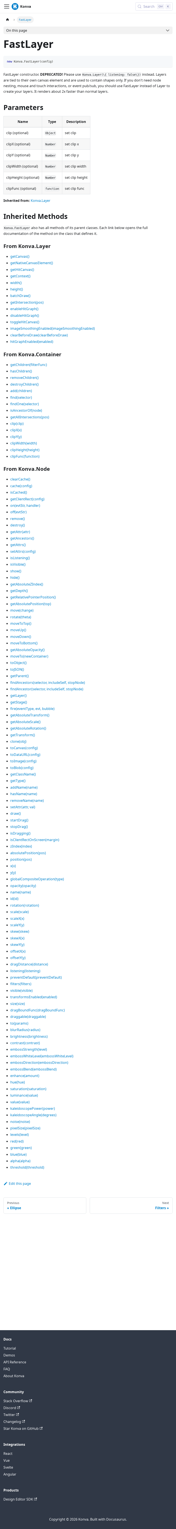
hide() (15, 577)
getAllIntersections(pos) (29, 417)
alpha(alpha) (20, 1161)
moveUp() (18, 630)
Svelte (8, 1467)
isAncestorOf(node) (26, 410)
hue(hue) (17, 1082)
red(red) (17, 1141)
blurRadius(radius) (25, 1029)
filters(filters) (20, 983)
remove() (17, 518)
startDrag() (19, 820)
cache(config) (21, 486)
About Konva (13, 1376)
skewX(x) (17, 938)
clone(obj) (18, 741)
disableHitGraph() (24, 315)
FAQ (6, 1369)
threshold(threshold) (27, 1167)
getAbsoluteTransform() (29, 715)
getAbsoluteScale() (25, 721)
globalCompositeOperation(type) (37, 879)
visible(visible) (21, 990)
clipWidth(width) (23, 443)
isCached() (18, 492)
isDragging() (20, 833)
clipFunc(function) (24, 456)
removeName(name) (27, 800)
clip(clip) (17, 423)
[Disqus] (88, 1268)
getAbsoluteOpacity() (27, 649)
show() (15, 571)
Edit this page (20, 1183)
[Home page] (7, 19)
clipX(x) (16, 430)
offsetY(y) (18, 957)
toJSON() (17, 669)
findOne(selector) (24, 404)
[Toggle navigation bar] (6, 6)
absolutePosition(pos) (28, 853)
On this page (16, 30)
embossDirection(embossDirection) (39, 1062)
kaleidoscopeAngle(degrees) (33, 1115)
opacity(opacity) (23, 885)
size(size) (17, 1003)
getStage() (18, 702)
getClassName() (23, 774)
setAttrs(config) (23, 551)
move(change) (21, 610)
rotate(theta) (20, 617)
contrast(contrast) (25, 1043)
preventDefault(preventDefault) (36, 977)
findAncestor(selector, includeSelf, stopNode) (46, 689)
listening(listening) (25, 971)
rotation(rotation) (24, 905)
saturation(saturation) (28, 1088)
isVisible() (18, 564)
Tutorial (9, 1348)
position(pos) (21, 859)
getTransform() (22, 735)
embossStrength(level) (28, 1049)
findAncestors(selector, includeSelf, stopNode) (47, 682)
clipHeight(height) (24, 449)
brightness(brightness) (29, 1036)
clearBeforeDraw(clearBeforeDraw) (39, 335)
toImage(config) (23, 761)
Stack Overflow (15, 1401)
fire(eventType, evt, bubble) (32, 708)
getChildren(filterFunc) (28, 364)
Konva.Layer (40, 200)
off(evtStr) (18, 512)
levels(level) (19, 1134)
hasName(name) (23, 793)
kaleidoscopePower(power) (32, 1108)
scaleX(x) (17, 918)
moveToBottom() (24, 643)
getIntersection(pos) (27, 302)
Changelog (12, 1421)
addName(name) (24, 787)
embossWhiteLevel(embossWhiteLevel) (41, 1056)
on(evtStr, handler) (25, 505)
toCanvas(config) (24, 748)
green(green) (21, 1147)
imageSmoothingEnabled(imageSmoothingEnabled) (52, 328)
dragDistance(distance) (29, 964)
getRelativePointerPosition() (33, 597)
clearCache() (20, 479)
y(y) (13, 872)
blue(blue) (18, 1154)
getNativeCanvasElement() (31, 263)
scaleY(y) (17, 925)
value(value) (20, 1102)
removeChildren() (24, 377)
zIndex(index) (21, 846)
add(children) (21, 390)
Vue (6, 1460)
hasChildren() (21, 371)
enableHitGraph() (24, 308)
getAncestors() (22, 538)
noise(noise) (20, 1121)
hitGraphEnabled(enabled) (31, 341)
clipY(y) (16, 436)
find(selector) (21, 397)
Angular (9, 1474)
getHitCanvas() (22, 269)
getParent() (19, 675)
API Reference (14, 1362)
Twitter (9, 1414)
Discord (9, 1407)
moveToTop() (20, 623)
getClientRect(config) (27, 499)
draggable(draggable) (28, 1016)
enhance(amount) (24, 1075)
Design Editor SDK (18, 1499)
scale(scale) (19, 911)
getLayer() (18, 695)
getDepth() (19, 590)
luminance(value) (24, 1095)
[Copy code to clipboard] (167, 61)
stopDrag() (19, 826)
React (7, 1453)
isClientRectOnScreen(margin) (34, 839)
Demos (9, 1355)
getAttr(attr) (20, 531)
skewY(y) (17, 944)
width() (16, 282)
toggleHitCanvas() (24, 322)
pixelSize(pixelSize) (25, 1128)
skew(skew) (19, 931)
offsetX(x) (18, 951)
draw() (15, 813)
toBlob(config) (21, 767)
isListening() (20, 558)
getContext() (20, 276)
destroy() (17, 525)
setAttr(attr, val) (22, 807)
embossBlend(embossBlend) (33, 1069)
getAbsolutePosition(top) (30, 603)
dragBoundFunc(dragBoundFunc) (37, 1010)
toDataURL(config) (25, 754)
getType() (18, 780)
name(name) (20, 892)
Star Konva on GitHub (21, 1428)
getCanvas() (19, 256)
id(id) (14, 898)
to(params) (19, 1023)
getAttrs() (18, 544)
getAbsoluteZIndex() (26, 584)
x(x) (13, 865)
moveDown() (20, 636)
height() (16, 289)
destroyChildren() (24, 384)
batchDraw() (20, 295)
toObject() (18, 662)
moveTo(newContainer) (29, 656)
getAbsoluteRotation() (28, 728)
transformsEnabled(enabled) (33, 997)
